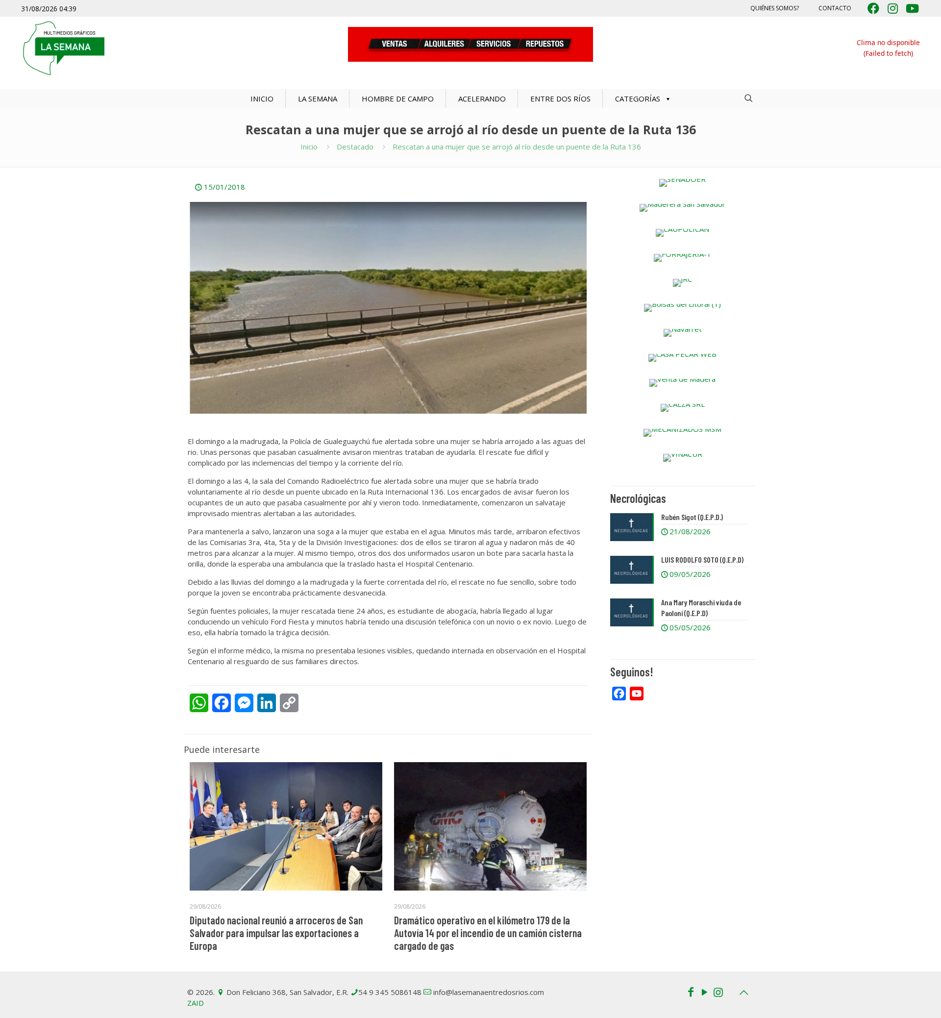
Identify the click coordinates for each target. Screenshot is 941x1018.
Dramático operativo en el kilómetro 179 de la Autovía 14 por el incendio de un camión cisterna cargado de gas (488, 933)
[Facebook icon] (690, 991)
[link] (682, 183)
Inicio (309, 146)
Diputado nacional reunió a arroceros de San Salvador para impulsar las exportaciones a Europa (276, 933)
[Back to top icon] (743, 992)
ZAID (195, 1003)
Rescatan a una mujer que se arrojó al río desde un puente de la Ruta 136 (517, 146)
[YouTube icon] (704, 991)
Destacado (355, 146)
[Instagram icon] (718, 991)
